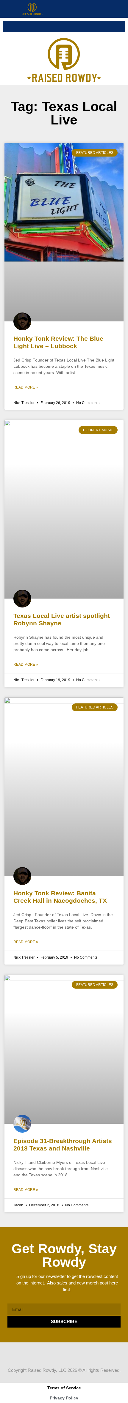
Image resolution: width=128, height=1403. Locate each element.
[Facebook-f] (47, 1353)
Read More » (25, 387)
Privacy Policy (64, 1398)
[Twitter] (58, 1353)
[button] (122, 9)
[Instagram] (69, 1353)
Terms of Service (64, 1387)
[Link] (81, 1353)
